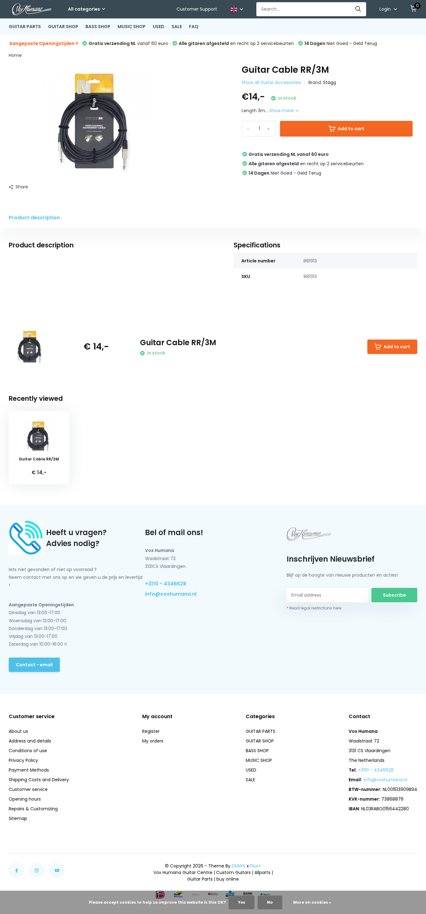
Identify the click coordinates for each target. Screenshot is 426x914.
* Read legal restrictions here (314, 608)
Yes (241, 902)
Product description (34, 217)
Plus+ (255, 866)
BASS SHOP (97, 26)
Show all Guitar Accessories (271, 82)
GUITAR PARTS (25, 26)
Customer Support (197, 9)
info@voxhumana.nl (170, 594)
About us (18, 731)
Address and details (30, 741)
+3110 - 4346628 (165, 583)
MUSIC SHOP (132, 26)
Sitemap (18, 818)
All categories (84, 9)
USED (158, 26)
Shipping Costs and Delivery (39, 780)
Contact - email (34, 665)
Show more (282, 110)
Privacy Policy (23, 760)
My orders (152, 741)
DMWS (238, 866)
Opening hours (25, 799)
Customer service (28, 789)
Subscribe (394, 595)
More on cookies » (312, 902)
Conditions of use (28, 751)
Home (15, 55)
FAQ (193, 26)
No (270, 902)
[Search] (358, 9)
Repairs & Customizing (33, 809)
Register (151, 731)
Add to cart (351, 129)
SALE (177, 26)
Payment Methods (29, 770)
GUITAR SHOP (63, 26)
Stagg (329, 82)
